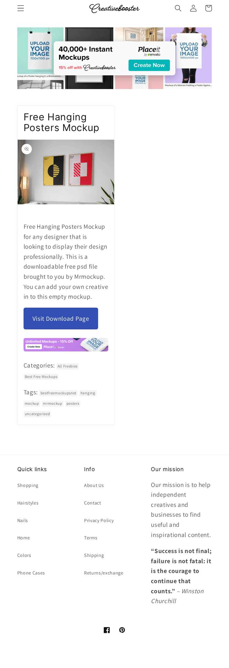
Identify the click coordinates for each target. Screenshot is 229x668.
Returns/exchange (103, 573)
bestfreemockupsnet (58, 392)
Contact (92, 503)
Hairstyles (28, 503)
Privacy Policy (99, 520)
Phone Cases (31, 573)
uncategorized (37, 413)
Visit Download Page (61, 318)
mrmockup (52, 403)
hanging (88, 392)
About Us (94, 485)
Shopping (28, 485)
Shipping (94, 555)
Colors (24, 555)
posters (72, 403)
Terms (90, 538)
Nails (22, 520)
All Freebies (68, 366)
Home (23, 538)
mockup (32, 403)
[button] (20, 8)
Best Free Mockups (41, 376)
